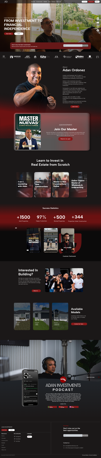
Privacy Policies (85, 455)
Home (3, 436)
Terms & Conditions (93, 455)
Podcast (53, 1)
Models (45, 1)
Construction (39, 1)
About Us (58, 1)
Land (49, 1)
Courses (33, 1)
